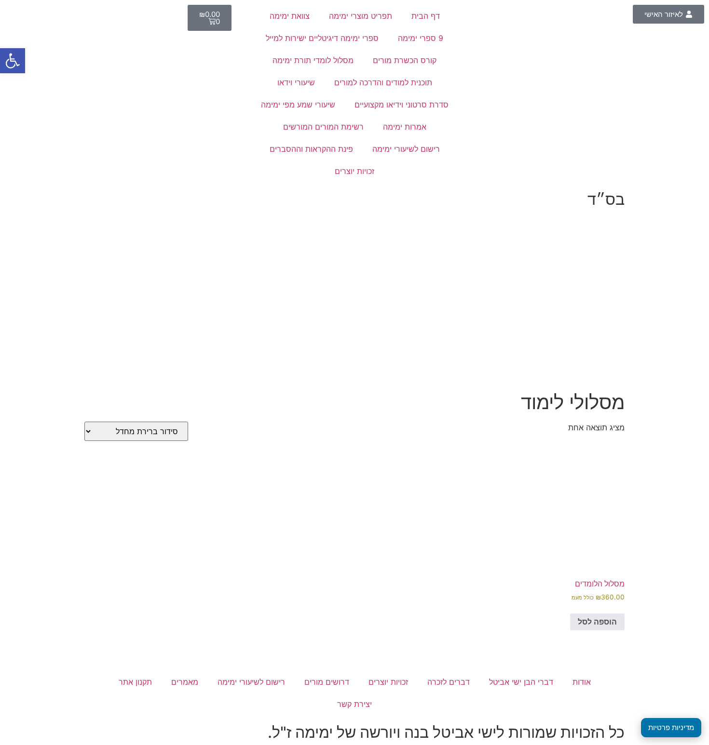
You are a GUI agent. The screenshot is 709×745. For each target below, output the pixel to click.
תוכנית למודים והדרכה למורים (383, 82)
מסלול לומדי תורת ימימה (313, 60)
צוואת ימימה (290, 16)
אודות (582, 682)
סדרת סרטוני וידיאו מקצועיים (401, 104)
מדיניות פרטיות (671, 727)
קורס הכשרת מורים (404, 60)
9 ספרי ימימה (420, 38)
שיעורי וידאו (296, 82)
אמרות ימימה (404, 127)
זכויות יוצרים (354, 171)
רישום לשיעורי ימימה (406, 149)
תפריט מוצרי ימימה (360, 16)
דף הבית (425, 16)
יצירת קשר (354, 704)
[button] (12, 60)
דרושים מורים (326, 682)
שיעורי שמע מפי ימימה (298, 104)
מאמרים (184, 682)
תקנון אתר (135, 682)
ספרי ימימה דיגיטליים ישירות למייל (322, 38)
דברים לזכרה (448, 682)
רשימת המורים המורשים (323, 127)
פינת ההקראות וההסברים (311, 149)
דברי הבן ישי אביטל (521, 682)
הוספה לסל (597, 621)
